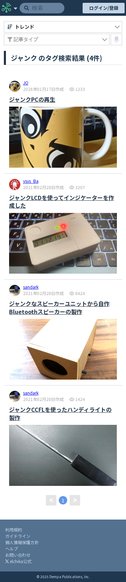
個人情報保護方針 (22, 542)
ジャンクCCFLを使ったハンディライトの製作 (60, 413)
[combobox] (63, 27)
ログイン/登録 (103, 8)
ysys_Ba (30, 181)
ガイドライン (17, 536)
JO (25, 83)
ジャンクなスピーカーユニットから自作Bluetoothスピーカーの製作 (59, 307)
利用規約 (13, 530)
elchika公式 (20, 561)
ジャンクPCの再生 (32, 99)
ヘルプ (11, 548)
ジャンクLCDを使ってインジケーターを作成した (61, 201)
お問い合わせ (17, 555)
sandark (30, 287)
